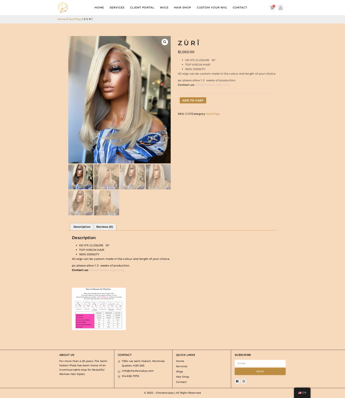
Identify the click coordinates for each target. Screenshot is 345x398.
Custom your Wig (212, 7)
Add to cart (193, 100)
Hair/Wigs (74, 19)
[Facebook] (237, 381)
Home (99, 7)
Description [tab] (81, 226)
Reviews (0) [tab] (104, 226)
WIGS (164, 7)
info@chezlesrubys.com (212, 84)
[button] (165, 42)
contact (240, 7)
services (117, 7)
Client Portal (142, 7)
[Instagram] (243, 381)
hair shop (182, 7)
